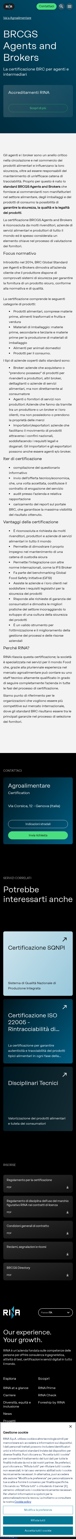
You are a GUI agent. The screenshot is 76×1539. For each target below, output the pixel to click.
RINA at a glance (15, 1388)
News (7, 1414)
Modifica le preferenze (38, 1509)
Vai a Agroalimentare (17, 18)
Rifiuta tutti (38, 1520)
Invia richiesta (38, 835)
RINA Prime (47, 1388)
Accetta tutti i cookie (38, 1530)
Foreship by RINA (51, 1402)
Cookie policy (22, 1501)
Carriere (9, 1395)
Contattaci (46, 6)
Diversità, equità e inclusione (17, 1404)
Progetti (9, 1421)
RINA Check (47, 1395)
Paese (46, 1312)
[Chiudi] (70, 1426)
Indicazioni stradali (38, 824)
